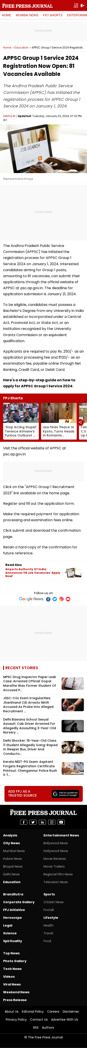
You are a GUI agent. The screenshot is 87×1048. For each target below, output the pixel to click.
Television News (56, 882)
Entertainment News (61, 835)
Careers (53, 1011)
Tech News (12, 969)
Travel (48, 933)
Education (21, 47)
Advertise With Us (64, 1019)
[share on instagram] (51, 822)
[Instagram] (61, 599)
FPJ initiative (14, 910)
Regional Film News (58, 874)
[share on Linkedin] (42, 822)
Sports (49, 894)
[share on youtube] (61, 822)
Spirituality (12, 941)
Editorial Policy (33, 1011)
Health (49, 925)
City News (11, 843)
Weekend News (16, 992)
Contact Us (39, 1019)
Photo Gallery (15, 961)
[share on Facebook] (23, 822)
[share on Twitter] (33, 822)
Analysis (10, 835)
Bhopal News (13, 866)
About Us (12, 1011)
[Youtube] (68, 599)
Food (47, 941)
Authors (48, 1027)
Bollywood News (56, 843)
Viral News (12, 984)
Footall (49, 910)
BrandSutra (13, 894)
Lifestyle (51, 917)
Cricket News (54, 902)
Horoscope (12, 917)
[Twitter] (54, 599)
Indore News (12, 858)
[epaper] (76, 5)
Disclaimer (71, 1011)
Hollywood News (56, 851)
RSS (36, 1027)
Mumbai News (27, 15)
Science (10, 933)
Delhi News (11, 874)
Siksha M (9, 116)
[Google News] (31, 599)
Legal (7, 925)
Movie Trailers (54, 866)
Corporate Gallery (19, 902)
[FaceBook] (48, 599)
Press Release (15, 1000)
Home (6, 15)
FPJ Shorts (52, 15)
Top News (11, 953)
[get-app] (82, 5)
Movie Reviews (55, 858)
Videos (9, 976)
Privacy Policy (16, 1019)
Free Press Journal (27, 5)
